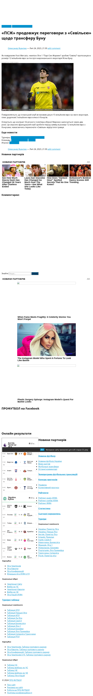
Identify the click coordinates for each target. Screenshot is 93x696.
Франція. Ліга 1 (45, 545)
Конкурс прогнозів (47, 479)
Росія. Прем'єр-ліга (47, 555)
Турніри (42, 519)
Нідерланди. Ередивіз (48, 547)
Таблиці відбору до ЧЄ (17, 673)
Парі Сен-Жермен (19, 140)
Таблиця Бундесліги (16, 623)
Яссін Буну (14, 142)
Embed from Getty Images (10, 62)
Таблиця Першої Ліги (17, 612)
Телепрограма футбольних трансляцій (58, 474)
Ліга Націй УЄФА (14, 594)
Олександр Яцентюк (17, 48)
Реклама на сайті (15, 687)
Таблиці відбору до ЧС (17, 667)
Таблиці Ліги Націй (16, 675)
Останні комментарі (47, 469)
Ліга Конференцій (15, 571)
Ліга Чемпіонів (14, 566)
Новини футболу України (50, 461)
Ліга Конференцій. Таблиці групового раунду (28, 652)
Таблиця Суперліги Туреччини (21, 634)
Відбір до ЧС (13, 586)
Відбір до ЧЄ (13, 592)
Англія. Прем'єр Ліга (47, 534)
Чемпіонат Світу (14, 584)
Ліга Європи (12, 568)
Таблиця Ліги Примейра (18, 631)
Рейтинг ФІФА (44, 503)
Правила (42, 485)
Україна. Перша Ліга (47, 531)
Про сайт (11, 684)
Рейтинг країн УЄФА (47, 498)
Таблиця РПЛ (13, 636)
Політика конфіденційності (19, 692)
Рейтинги (43, 492)
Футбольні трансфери (22, 26)
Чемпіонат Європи (16, 589)
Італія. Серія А (44, 539)
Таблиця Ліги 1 (14, 626)
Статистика (44, 508)
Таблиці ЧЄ (12, 670)
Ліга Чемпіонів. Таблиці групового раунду (26, 647)
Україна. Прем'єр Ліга (48, 529)
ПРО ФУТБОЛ (15, 680)
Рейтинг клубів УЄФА (48, 500)
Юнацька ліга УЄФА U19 (18, 574)
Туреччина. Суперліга (48, 553)
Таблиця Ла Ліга (14, 618)
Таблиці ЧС (12, 665)
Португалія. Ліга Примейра (51, 550)
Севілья (31, 140)
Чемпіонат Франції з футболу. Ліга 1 (27, 137)
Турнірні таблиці (10, 600)
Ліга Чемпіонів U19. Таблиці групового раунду (29, 654)
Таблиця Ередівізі (15, 628)
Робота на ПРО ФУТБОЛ (18, 690)
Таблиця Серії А (14, 620)
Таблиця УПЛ (13, 610)
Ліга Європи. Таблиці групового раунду (25, 649)
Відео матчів (44, 464)
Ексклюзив (7, 26)
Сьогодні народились (49, 513)
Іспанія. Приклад (46, 537)
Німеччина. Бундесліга (49, 542)
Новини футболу (46, 456)
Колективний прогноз (48, 487)
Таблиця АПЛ (13, 615)
